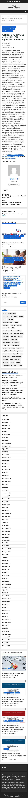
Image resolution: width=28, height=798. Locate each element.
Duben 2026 (5, 431)
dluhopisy (6, 325)
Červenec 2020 (6, 634)
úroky (5, 286)
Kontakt (4, 767)
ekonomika (6, 328)
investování (13, 339)
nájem (21, 258)
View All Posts (14, 184)
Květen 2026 (6, 428)
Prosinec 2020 (6, 619)
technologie (6, 356)
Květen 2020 (6, 640)
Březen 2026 (6, 434)
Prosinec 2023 (6, 513)
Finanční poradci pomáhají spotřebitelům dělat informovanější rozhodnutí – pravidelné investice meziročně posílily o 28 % (13, 700)
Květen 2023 (6, 534)
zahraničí (5, 362)
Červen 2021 (6, 601)
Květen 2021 (6, 604)
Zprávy (12, 362)
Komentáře (6, 280)
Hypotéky (15, 278)
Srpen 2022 (5, 560)
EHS (18, 258)
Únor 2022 (5, 578)
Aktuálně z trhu (6, 27)
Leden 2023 (5, 546)
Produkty (12, 351)
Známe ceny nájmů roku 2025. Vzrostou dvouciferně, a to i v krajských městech (11, 269)
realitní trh (6, 262)
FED (13, 328)
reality (12, 262)
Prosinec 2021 (6, 584)
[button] (2, 11)
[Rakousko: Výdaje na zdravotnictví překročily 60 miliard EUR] (14, 663)
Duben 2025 (5, 466)
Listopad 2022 (6, 552)
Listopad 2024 (6, 481)
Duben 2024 (5, 502)
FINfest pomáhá (8, 238)
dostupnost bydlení (15, 276)
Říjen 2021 (5, 590)
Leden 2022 (5, 581)
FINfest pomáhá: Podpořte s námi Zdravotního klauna (12, 244)
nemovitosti (7, 282)
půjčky (17, 720)
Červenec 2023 (6, 528)
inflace (20, 336)
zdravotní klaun (16, 238)
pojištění (5, 351)
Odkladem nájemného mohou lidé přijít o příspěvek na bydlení (13, 155)
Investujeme (6, 705)
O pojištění (6, 677)
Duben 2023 (5, 537)
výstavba (5, 359)
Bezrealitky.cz (7, 258)
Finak (14, 6)
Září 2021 (5, 593)
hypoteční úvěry (8, 278)
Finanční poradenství (9, 331)
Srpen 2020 (5, 631)
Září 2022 (5, 557)
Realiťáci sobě (7, 273)
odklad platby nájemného (9, 29)
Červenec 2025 (6, 458)
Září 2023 (5, 522)
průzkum (19, 351)
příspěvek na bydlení (8, 30)
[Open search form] (25, 11)
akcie (4, 313)
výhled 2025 (7, 288)
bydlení (13, 258)
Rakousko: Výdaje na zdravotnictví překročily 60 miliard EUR (13, 674)
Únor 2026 (5, 437)
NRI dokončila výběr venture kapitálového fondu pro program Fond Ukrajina (13, 398)
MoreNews (10, 796)
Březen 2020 (6, 646)
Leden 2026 (5, 440)
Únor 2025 (5, 472)
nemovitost (6, 345)
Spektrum (20, 354)
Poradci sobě (7, 43)
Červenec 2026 (6, 422)
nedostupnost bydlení (15, 280)
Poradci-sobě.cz (10, 158)
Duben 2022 (5, 572)
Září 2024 (5, 487)
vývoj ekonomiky (15, 359)
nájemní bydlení (13, 260)
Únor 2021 (5, 613)
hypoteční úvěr (7, 333)
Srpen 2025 (5, 455)
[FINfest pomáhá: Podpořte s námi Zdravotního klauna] (14, 233)
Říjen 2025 (5, 449)
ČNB (15, 365)
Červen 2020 (6, 637)
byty (4, 319)
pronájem (21, 260)
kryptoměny (15, 342)
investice (6, 339)
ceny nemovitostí (8, 322)
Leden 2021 (5, 616)
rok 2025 (6, 284)
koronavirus (6, 342)
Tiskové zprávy (16, 356)
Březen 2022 (6, 575)
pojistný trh (20, 348)
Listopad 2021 (6, 587)
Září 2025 (5, 452)
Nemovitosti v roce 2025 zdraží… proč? (12, 294)
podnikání (12, 348)
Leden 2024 (5, 510)
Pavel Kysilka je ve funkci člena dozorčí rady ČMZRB (13, 195)
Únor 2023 (5, 543)
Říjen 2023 (5, 519)
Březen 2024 (6, 504)
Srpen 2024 (5, 490)
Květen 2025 (6, 463)
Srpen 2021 (5, 596)
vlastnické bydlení (12, 286)
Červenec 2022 (6, 563)
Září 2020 (5, 628)
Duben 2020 (5, 643)
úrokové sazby (16, 284)
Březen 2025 (6, 469)
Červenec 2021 (6, 599)
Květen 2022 (6, 569)
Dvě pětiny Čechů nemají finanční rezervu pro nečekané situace (11, 202)
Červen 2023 (6, 531)
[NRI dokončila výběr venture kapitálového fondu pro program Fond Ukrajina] (14, 743)
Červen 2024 (6, 496)
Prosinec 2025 (6, 443)
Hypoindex (6, 733)
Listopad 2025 (6, 446)
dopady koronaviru (16, 325)
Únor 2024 (5, 507)
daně (16, 322)
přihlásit (4, 215)
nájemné (13, 27)
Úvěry (18, 362)
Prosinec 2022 (6, 549)
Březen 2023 (6, 540)
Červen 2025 (6, 460)
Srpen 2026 (5, 419)
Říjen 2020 (5, 625)
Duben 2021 (5, 607)
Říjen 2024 (5, 484)
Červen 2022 (6, 566)
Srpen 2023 (5, 525)
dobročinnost (16, 236)
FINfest (22, 236)
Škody (20, 365)
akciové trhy (12, 313)
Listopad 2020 (6, 622)
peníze (5, 348)
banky (15, 316)
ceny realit (6, 276)
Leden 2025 (5, 475)
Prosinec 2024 (6, 478)
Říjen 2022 (5, 555)
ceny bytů (10, 319)
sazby (10, 284)
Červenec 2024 (6, 493)
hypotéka (6, 336)
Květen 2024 (6, 499)
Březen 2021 (6, 610)
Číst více (6, 190)
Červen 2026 (6, 425)
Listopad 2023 (6, 516)
